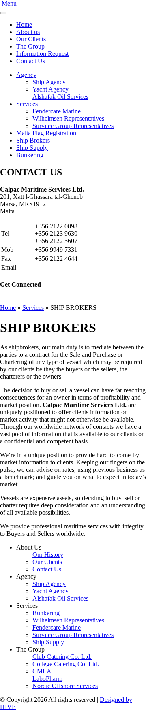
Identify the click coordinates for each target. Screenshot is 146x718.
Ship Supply (32, 147)
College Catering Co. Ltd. (65, 663)
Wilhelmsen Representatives (68, 118)
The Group (30, 46)
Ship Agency (49, 82)
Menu (9, 3)
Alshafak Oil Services (60, 96)
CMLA (42, 671)
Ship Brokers (33, 140)
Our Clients (31, 39)
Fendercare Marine (56, 111)
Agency (26, 74)
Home (24, 24)
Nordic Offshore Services (65, 685)
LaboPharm (47, 678)
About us (28, 31)
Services (27, 103)
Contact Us (30, 61)
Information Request (42, 53)
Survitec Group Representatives (73, 125)
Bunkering (29, 154)
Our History (47, 554)
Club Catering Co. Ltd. (62, 656)
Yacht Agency (50, 89)
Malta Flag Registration (46, 133)
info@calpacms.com (61, 267)
